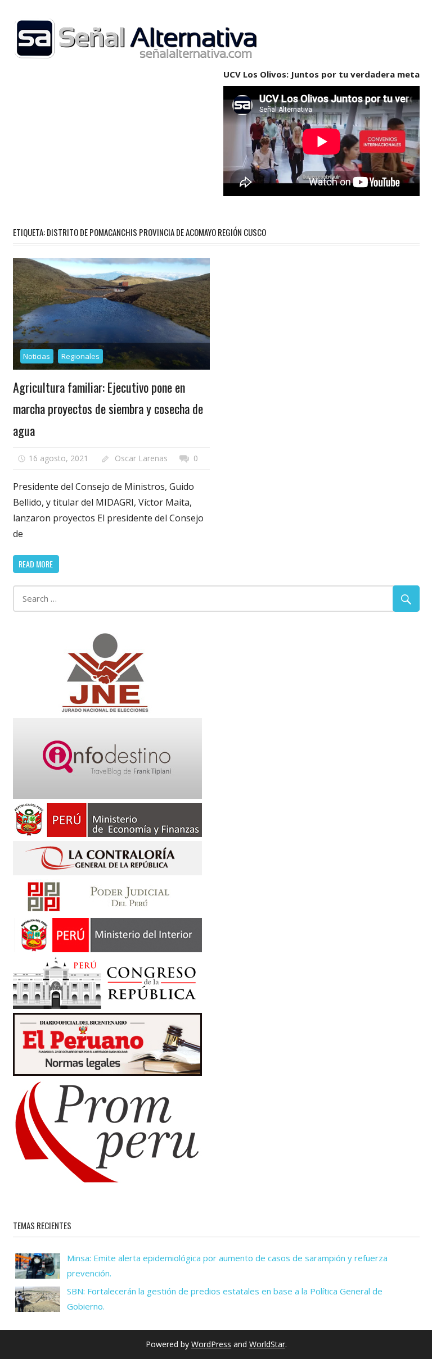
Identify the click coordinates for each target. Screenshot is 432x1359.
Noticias (36, 356)
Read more (36, 564)
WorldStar (267, 1344)
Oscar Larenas (141, 458)
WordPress (211, 1344)
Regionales (80, 356)
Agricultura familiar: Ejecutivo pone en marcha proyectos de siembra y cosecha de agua (108, 408)
